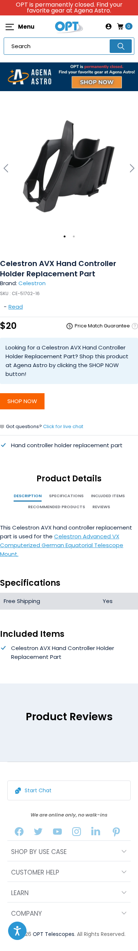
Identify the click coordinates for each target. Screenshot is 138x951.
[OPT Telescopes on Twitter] (38, 833)
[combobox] (69, 46)
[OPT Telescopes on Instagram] (76, 833)
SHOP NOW (22, 401)
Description (28, 496)
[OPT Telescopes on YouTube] (57, 833)
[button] (17, 931)
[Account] (109, 26)
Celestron (32, 283)
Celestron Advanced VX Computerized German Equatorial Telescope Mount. (61, 545)
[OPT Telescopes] (69, 26)
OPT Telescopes (53, 934)
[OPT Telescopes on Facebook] (19, 833)
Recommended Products (56, 507)
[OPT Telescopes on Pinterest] (116, 833)
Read (15, 307)
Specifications (66, 496)
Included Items (108, 496)
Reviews (101, 507)
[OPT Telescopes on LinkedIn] (95, 833)
